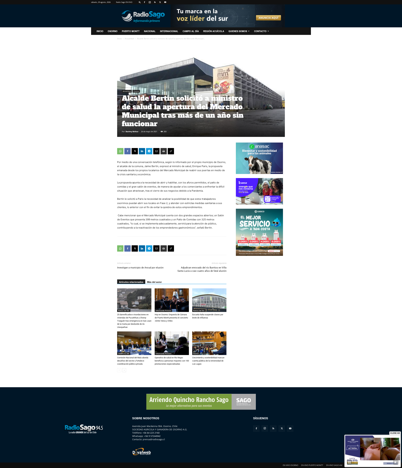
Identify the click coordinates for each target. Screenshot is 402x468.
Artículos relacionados (131, 282)
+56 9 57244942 (152, 436)
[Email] (156, 151)
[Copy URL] (171, 151)
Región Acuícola (213, 31)
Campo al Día (191, 31)
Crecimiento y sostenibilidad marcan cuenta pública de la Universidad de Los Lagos (208, 360)
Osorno (112, 31)
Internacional (169, 31)
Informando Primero (163, 310)
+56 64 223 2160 (151, 432)
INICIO (100, 31)
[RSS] (154, 2)
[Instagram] (149, 2)
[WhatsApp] (120, 151)
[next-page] (124, 370)
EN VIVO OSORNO (290, 465)
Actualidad (129, 38)
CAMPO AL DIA (123, 353)
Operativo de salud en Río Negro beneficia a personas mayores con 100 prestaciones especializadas (172, 360)
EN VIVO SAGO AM (334, 465)
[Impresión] (163, 151)
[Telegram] (149, 151)
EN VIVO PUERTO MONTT (312, 465)
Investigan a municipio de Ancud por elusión (140, 267)
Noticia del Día (123, 310)
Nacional (150, 31)
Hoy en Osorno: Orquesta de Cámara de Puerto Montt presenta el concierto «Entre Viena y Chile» (171, 317)
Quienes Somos (237, 31)
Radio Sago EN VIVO (124, 2)
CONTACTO (260, 31)
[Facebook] (144, 2)
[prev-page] (119, 370)
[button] (139, 2)
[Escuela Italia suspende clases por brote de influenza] (209, 300)
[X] (160, 2)
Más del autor (154, 282)
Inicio (119, 38)
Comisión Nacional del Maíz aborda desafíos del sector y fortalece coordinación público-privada (132, 360)
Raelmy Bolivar (132, 131)
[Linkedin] (142, 151)
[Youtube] (165, 2)
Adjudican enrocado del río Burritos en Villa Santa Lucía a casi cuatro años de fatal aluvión (201, 269)
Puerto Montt (131, 31)
